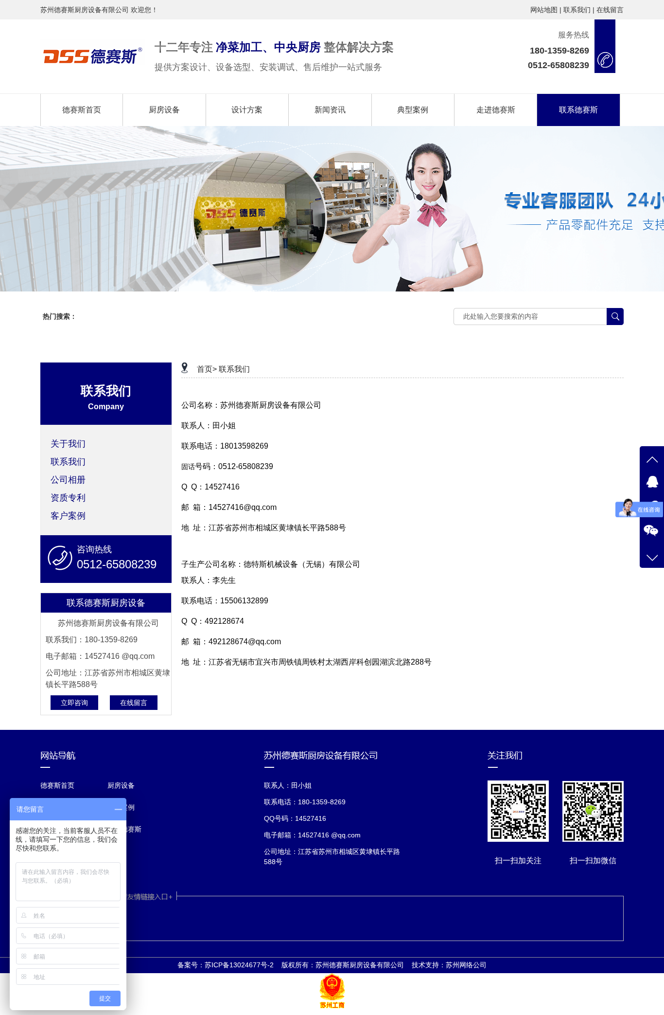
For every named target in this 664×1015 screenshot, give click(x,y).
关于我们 (68, 444)
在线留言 (610, 10)
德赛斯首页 (81, 110)
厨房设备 (164, 110)
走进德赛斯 (495, 110)
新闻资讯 (330, 110)
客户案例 (68, 516)
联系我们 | (578, 10)
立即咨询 (74, 703)
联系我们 (68, 462)
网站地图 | (545, 10)
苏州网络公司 (466, 965)
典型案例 (412, 110)
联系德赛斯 (578, 110)
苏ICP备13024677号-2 (239, 965)
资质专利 (68, 498)
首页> (207, 369)
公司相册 (68, 480)
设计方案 (246, 110)
